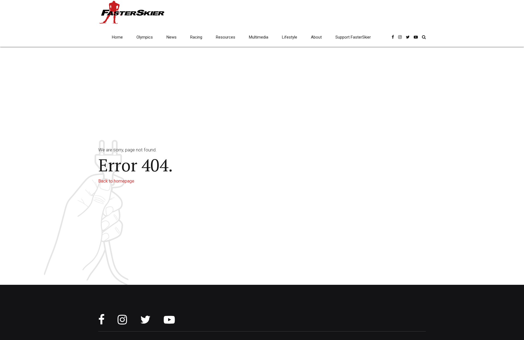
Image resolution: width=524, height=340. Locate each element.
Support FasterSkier (353, 37)
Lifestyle (289, 37)
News (171, 37)
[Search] (424, 37)
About (316, 37)
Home (117, 37)
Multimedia (258, 37)
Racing (196, 37)
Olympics (144, 37)
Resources (225, 37)
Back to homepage (116, 181)
